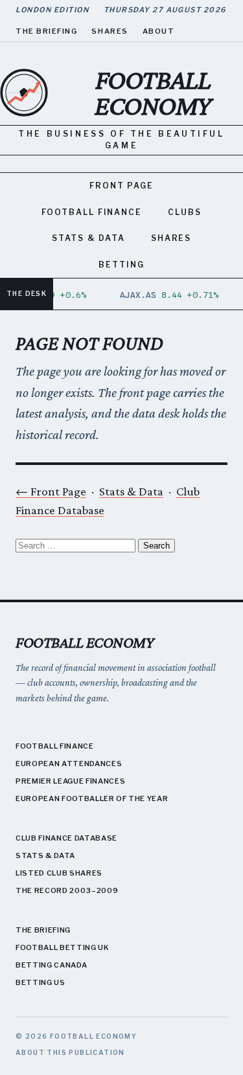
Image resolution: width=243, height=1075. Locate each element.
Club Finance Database (66, 838)
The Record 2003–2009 (67, 890)
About (159, 31)
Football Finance (91, 212)
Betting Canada (51, 964)
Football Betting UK (63, 947)
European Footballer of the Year (92, 798)
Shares (109, 31)
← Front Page (51, 491)
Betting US (40, 982)
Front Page (121, 185)
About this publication (70, 1052)
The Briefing (46, 31)
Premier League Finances (70, 781)
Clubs (185, 212)
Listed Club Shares (59, 872)
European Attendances (69, 763)
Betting (121, 264)
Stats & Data (88, 238)
